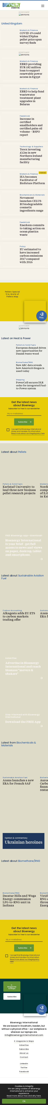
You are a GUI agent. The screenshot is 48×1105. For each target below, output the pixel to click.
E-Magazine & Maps (11, 987)
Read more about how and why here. (24, 1096)
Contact (24, 1057)
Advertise (24, 1045)
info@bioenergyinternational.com (24, 1035)
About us (24, 1053)
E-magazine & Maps (24, 1041)
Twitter (24, 1068)
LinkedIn (24, 1064)
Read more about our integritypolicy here (28, 433)
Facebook (24, 1072)
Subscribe (11, 996)
